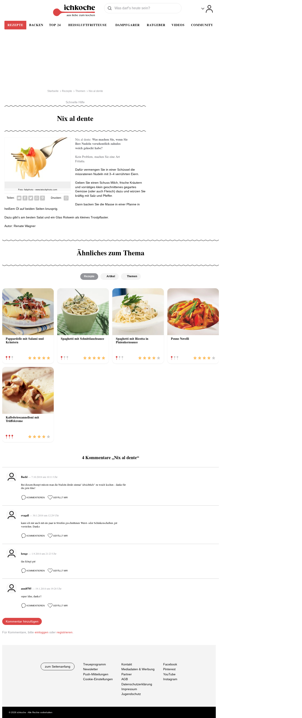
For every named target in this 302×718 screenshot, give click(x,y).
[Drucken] (66, 198)
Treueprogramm (94, 664)
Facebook (170, 664)
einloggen (41, 632)
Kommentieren (36, 497)
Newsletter (90, 669)
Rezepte (15, 25)
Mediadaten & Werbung (138, 669)
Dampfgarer (127, 25)
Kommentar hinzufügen (22, 621)
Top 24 (55, 25)
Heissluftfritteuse (87, 25)
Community (202, 25)
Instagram (170, 679)
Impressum (129, 689)
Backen (36, 25)
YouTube (169, 674)
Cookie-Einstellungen (98, 679)
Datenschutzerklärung (136, 684)
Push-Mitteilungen (95, 674)
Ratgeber (156, 25)
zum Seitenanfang (57, 666)
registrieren (65, 632)
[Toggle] (207, 9)
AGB (124, 679)
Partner (126, 674)
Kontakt (126, 664)
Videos (178, 25)
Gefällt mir (60, 497)
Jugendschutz (131, 694)
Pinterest (169, 669)
